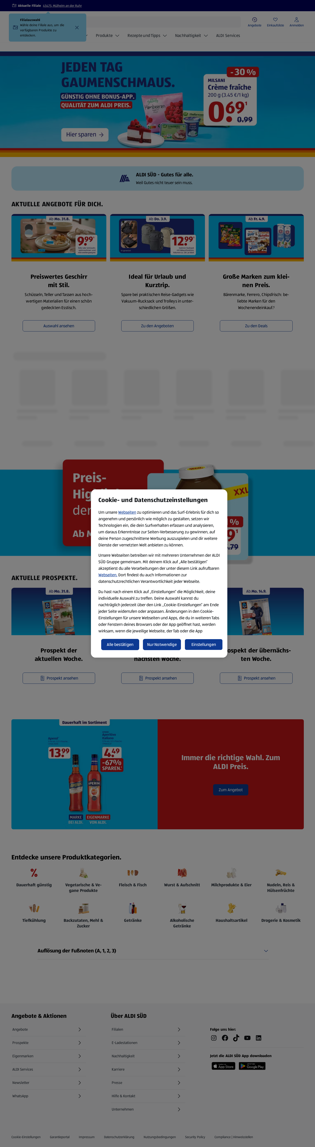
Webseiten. (107, 575)
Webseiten (127, 512)
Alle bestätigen (120, 644)
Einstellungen (203, 644)
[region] (159, 573)
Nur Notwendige (162, 644)
